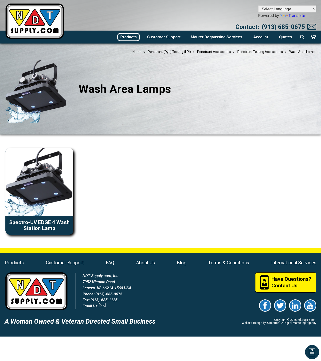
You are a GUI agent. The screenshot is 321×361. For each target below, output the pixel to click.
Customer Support (65, 263)
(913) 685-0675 (283, 26)
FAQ (110, 263)
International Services (293, 263)
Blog (181, 263)
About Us (145, 263)
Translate (297, 15)
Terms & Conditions (228, 263)
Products (14, 263)
